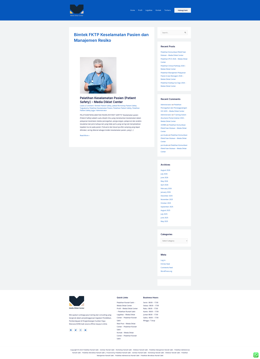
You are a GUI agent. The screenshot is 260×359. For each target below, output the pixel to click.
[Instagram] (80, 330)
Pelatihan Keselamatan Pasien (100, 108)
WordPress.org (166, 271)
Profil (140, 10)
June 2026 (164, 177)
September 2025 (167, 207)
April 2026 (164, 185)
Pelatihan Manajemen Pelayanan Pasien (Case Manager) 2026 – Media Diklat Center (173, 76)
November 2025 (167, 199)
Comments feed (167, 267)
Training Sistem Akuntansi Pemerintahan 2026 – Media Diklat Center (173, 118)
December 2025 (167, 196)
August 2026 (165, 170)
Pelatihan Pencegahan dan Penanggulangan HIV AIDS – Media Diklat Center (174, 108)
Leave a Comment (87, 106)
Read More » (84, 135)
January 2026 (166, 192)
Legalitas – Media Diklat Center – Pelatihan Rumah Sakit (127, 317)
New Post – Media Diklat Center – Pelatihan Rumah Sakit (127, 327)
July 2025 (164, 214)
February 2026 (166, 188)
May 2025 (164, 221)
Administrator (166, 105)
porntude (164, 135)
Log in (163, 260)
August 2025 (165, 210)
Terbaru (167, 10)
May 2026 (164, 181)
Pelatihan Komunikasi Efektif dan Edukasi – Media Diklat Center (173, 128)
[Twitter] (75, 330)
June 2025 (164, 218)
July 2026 (164, 174)
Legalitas (148, 10)
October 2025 (166, 203)
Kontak (158, 10)
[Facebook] (71, 330)
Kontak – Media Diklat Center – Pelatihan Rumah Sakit (127, 336)
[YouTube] (85, 330)
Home (132, 10)
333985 (163, 125)
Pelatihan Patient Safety (122, 108)
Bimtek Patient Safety (103, 106)
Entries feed (165, 264)
